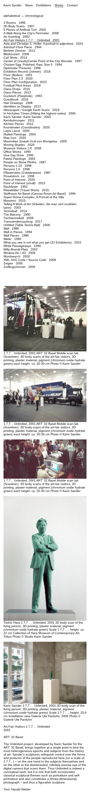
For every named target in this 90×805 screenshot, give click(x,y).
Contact (72, 5)
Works (59, 5)
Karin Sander (12, 5)
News (29, 5)
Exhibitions (43, 5)
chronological (34, 15)
